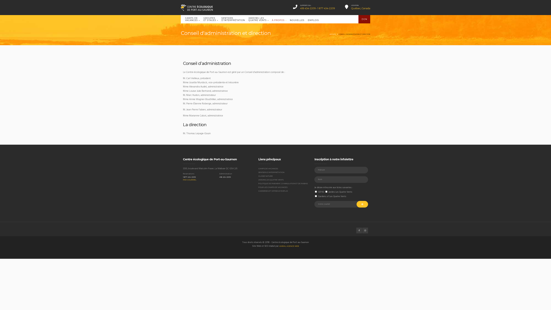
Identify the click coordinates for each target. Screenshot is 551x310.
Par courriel (189, 180)
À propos (278, 20)
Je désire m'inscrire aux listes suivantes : (333, 187)
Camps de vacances (191, 19)
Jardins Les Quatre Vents (271, 180)
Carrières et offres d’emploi (273, 191)
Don (364, 19)
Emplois (313, 20)
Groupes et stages (210, 19)
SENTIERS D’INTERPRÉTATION (233, 19)
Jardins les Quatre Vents (257, 19)
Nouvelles (297, 20)
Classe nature (265, 176)
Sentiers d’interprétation (271, 172)
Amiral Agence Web (289, 246)
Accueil (333, 34)
